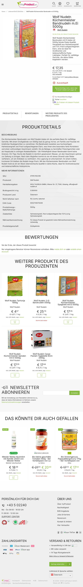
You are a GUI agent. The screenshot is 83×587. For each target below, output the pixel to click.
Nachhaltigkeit (63, 507)
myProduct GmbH (70, 581)
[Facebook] (58, 532)
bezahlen (63, 99)
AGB (34, 581)
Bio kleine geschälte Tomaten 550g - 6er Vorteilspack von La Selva (41, 460)
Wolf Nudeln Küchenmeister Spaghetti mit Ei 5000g (68, 303)
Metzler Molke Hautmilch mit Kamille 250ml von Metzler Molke (13, 459)
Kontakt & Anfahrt (64, 522)
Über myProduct (64, 504)
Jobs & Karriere (63, 515)
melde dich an (60, 249)
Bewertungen (31, 113)
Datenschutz (26, 581)
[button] (54, 4)
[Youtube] (77, 532)
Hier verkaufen (57, 74)
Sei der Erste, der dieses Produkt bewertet (65, 34)
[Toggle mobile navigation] (2, 4)
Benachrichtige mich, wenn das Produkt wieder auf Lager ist (66, 89)
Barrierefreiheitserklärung (21, 583)
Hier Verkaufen (63, 525)
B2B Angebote (63, 511)
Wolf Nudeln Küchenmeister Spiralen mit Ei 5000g (15, 356)
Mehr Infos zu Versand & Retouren (61, 556)
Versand (69, 71)
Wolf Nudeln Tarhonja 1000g (15, 302)
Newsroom (61, 518)
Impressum (16, 581)
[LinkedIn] (80, 532)
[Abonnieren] (74, 393)
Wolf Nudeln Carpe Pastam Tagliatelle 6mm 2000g (42, 356)
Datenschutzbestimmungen (11, 402)
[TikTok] (69, 532)
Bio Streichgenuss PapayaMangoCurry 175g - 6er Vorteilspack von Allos (69, 460)
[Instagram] (62, 532)
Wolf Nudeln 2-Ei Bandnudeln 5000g (41, 302)
